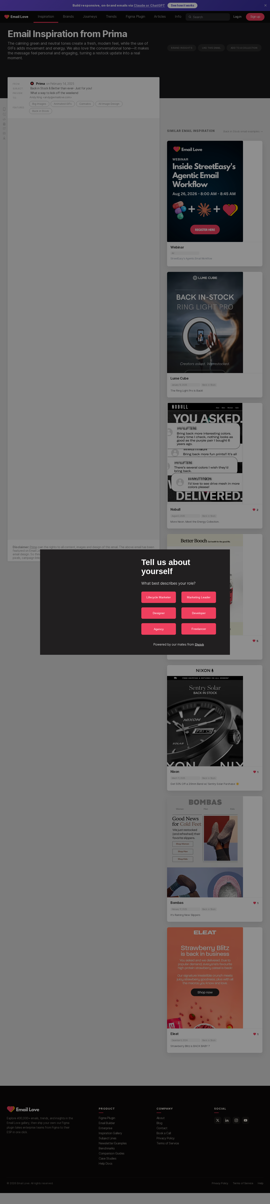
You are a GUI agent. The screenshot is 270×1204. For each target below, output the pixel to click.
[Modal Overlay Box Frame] (135, 602)
